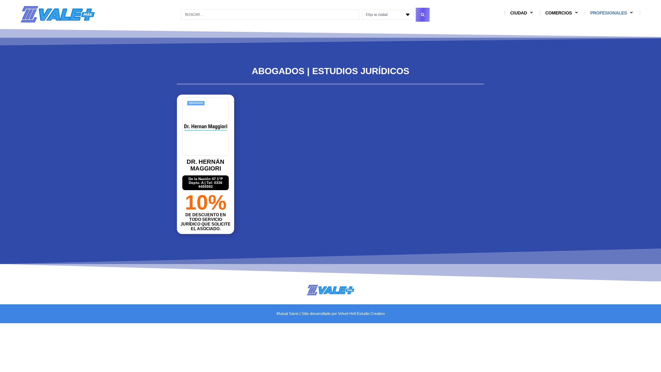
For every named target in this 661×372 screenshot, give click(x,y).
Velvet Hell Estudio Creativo (361, 313)
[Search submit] (423, 15)
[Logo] (57, 14)
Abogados (196, 103)
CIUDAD (518, 13)
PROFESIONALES (608, 13)
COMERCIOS (558, 13)
